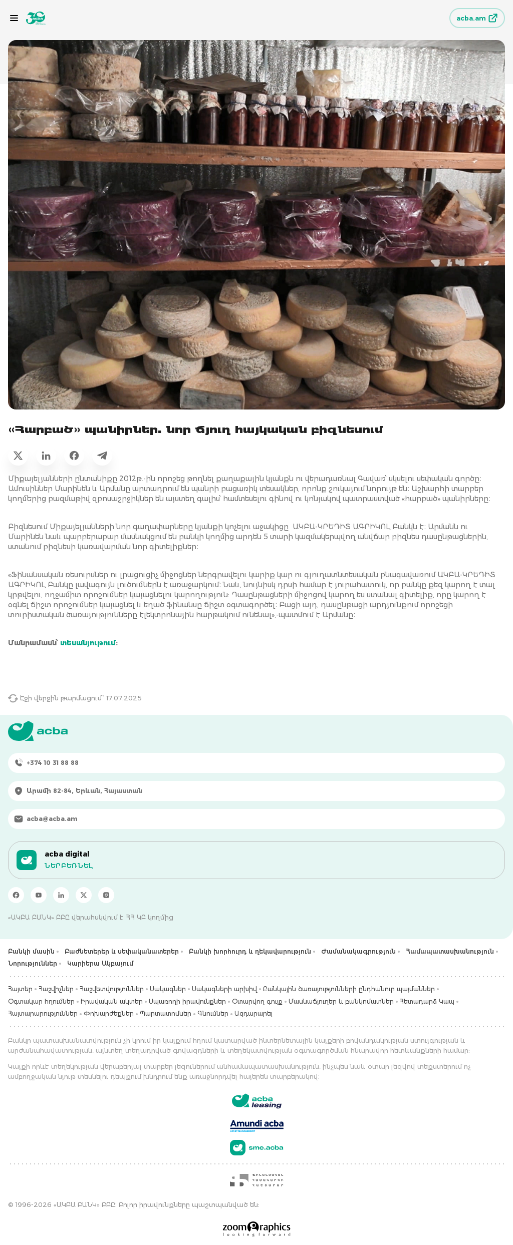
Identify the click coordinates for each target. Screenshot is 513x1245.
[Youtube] (39, 895)
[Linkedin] (61, 895)
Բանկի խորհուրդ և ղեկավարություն (250, 951)
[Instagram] (106, 895)
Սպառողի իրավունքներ (187, 1001)
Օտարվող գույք (257, 1001)
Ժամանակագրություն (358, 951)
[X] (84, 895)
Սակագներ (168, 989)
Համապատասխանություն (450, 951)
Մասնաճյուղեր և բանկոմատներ (341, 1001)
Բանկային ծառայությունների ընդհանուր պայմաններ (349, 989)
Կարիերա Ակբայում (100, 963)
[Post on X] (18, 456)
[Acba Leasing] (257, 1101)
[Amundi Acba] (257, 1124)
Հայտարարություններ (43, 1013)
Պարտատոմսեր (165, 1013)
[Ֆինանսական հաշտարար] (256, 1179)
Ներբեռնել (69, 866)
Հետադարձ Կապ (427, 1001)
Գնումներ (212, 1013)
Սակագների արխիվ (224, 989)
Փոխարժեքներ (109, 1013)
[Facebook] (16, 895)
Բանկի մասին (31, 951)
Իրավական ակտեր (112, 1001)
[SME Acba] (257, 1147)
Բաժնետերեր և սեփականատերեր (122, 951)
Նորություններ (32, 963)
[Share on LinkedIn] (46, 456)
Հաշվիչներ (56, 989)
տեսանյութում (88, 642)
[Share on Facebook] (74, 456)
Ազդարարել (253, 1013)
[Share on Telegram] (102, 456)
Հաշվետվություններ (112, 989)
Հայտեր (20, 989)
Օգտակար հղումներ (41, 1001)
